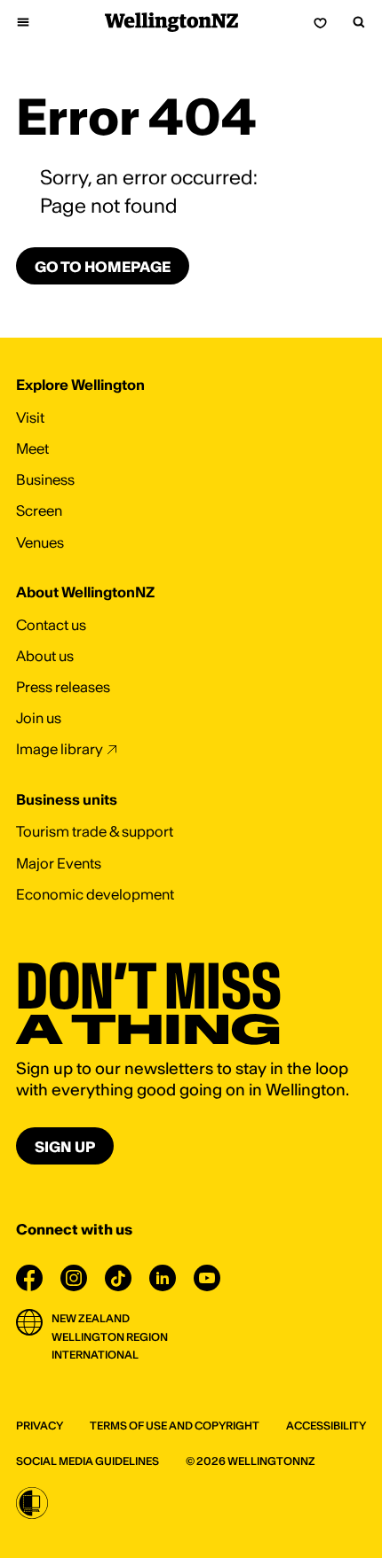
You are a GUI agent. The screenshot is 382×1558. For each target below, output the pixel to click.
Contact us (51, 625)
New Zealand (91, 1318)
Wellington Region (110, 1337)
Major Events (58, 863)
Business (45, 479)
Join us (38, 718)
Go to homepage (103, 267)
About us (45, 656)
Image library (59, 749)
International (95, 1354)
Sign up (65, 1147)
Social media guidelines (87, 1461)
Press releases (63, 687)
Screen (39, 510)
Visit (30, 417)
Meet (32, 448)
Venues (40, 542)
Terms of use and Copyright (174, 1425)
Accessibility (326, 1425)
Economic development (95, 894)
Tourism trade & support (94, 831)
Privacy (39, 1425)
